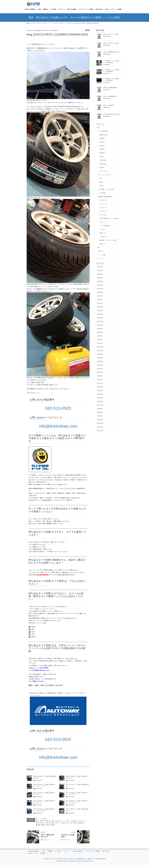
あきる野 (55, 821)
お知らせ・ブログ (33, 853)
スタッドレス (63, 821)
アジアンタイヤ (103, 171)
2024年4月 (100, 310)
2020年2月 (100, 416)
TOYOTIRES (102, 160)
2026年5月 (100, 274)
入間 (39, 823)
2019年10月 (100, 430)
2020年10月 (100, 405)
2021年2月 (100, 394)
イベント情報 (101, 255)
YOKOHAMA (102, 164)
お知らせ (100, 251)
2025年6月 (100, 285)
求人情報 (42, 853)
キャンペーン (100, 258)
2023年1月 (100, 343)
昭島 (76, 823)
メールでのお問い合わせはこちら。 (40, 670)
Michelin (101, 145)
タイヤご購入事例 (103, 131)
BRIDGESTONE (103, 134)
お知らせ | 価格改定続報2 (110, 87)
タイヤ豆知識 (43, 818)
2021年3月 (100, 390)
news (98, 247)
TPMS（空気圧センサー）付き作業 (108, 218)
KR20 (49, 821)
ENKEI (101, 182)
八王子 (43, 823)
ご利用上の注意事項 (33, 851)
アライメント (103, 222)
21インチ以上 (103, 215)
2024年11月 (100, 292)
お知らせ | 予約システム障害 (111, 43)
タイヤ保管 (71, 821)
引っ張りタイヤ (57, 823)
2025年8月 (100, 281)
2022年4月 (100, 368)
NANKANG (102, 153)
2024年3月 (100, 314)
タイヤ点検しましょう (81, 821)
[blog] (33, 837)
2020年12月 (100, 398)
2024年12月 (100, 288)
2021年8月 (100, 387)
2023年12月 (100, 318)
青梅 (54, 825)
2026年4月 (100, 278)
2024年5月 (100, 307)
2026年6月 (100, 270)
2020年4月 (100, 412)
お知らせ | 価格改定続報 (109, 96)
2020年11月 (100, 401)
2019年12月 (100, 423)
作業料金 (49, 851)
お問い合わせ (105, 851)
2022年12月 (100, 347)
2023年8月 (100, 328)
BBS (100, 178)
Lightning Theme (74, 861)
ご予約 (43, 851)
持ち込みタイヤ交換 (68, 823)
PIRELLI (101, 156)
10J (38, 821)
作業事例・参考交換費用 (104, 196)
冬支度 (49, 823)
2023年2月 (100, 339)
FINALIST (102, 142)
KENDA (44, 821)
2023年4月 (100, 332)
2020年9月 (100, 408)
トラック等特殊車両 (104, 225)
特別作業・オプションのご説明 (107, 240)
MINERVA (102, 149)
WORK (101, 185)
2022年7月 (100, 358)
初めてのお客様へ (78, 851)
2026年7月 (100, 267)
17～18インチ (103, 207)
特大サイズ (102, 244)
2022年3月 (100, 372)
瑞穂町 (39, 825)
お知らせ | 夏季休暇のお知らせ (111, 52)
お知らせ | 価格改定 (108, 105)
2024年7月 (100, 303)
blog (87, 30)
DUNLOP (101, 138)
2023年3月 (100, 336)
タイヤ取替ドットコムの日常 (106, 189)
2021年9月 (100, 383)
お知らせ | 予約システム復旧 (111, 34)
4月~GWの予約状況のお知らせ (111, 114)
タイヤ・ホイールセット (104, 175)
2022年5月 (100, 365)
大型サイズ (102, 233)
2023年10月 (100, 321)
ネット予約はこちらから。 (37, 681)
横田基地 (82, 823)
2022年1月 (100, 379)
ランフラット (103, 229)
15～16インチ (103, 204)
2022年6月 (100, 361)
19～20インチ (103, 211)
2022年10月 (100, 350)
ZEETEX (101, 167)
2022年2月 (100, 376)
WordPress (65, 861)
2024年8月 (100, 299)
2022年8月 (100, 354)
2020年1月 (100, 419)
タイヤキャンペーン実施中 (92, 851)
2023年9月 (100, 325)
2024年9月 (100, 296)
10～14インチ (103, 200)
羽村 (49, 825)
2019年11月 (100, 427)
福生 (44, 825)
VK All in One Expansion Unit (86, 861)
